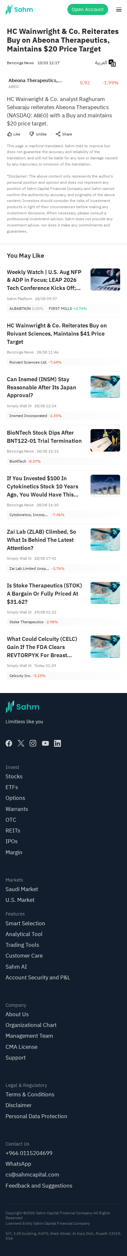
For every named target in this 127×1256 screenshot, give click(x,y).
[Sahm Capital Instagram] (33, 743)
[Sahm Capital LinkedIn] (57, 743)
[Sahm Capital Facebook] (9, 743)
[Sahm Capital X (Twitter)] (21, 743)
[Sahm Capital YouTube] (45, 743)
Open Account (88, 9)
